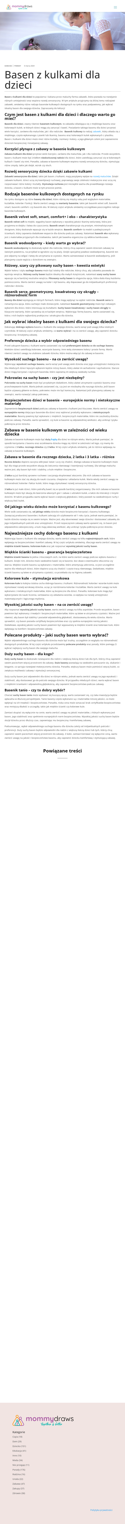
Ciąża (15, 1436)
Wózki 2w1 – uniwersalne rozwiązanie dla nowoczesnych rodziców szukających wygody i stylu (58, 1249)
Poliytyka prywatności (101, 1510)
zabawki (97, 131)
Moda (15, 1460)
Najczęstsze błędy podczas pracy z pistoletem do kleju (60, 1145)
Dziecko (8, 66)
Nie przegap (18, 1465)
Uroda (15, 1479)
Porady (17, 66)
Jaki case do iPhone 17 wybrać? (41, 937)
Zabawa (16, 1483)
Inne (14, 1455)
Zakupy (16, 1488)
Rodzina (16, 1474)
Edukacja (17, 1450)
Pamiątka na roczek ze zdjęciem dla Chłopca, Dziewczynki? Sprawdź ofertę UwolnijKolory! (52, 1041)
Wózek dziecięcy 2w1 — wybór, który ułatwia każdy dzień (58, 1355)
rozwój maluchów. (102, 176)
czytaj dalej (22, 856)
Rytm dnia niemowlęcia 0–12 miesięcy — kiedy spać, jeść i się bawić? (59, 833)
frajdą (54, 439)
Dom (14, 1441)
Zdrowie (16, 1493)
